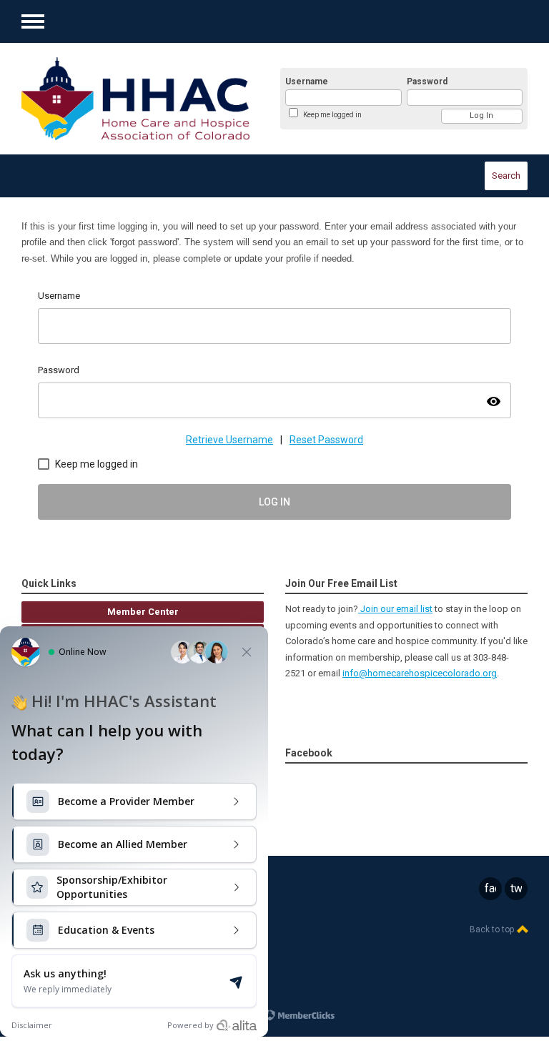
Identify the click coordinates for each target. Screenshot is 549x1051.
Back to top (493, 929)
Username (306, 82)
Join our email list (395, 608)
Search (506, 175)
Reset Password (326, 439)
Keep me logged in (332, 115)
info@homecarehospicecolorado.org (419, 673)
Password (427, 82)
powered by (240, 1015)
